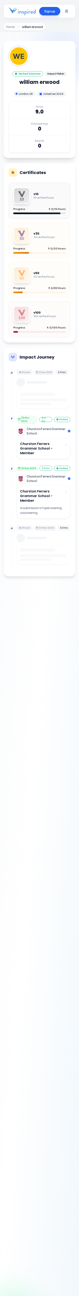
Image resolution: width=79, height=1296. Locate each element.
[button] (66, 11)
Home (10, 27)
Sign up (49, 11)
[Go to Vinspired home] (22, 11)
